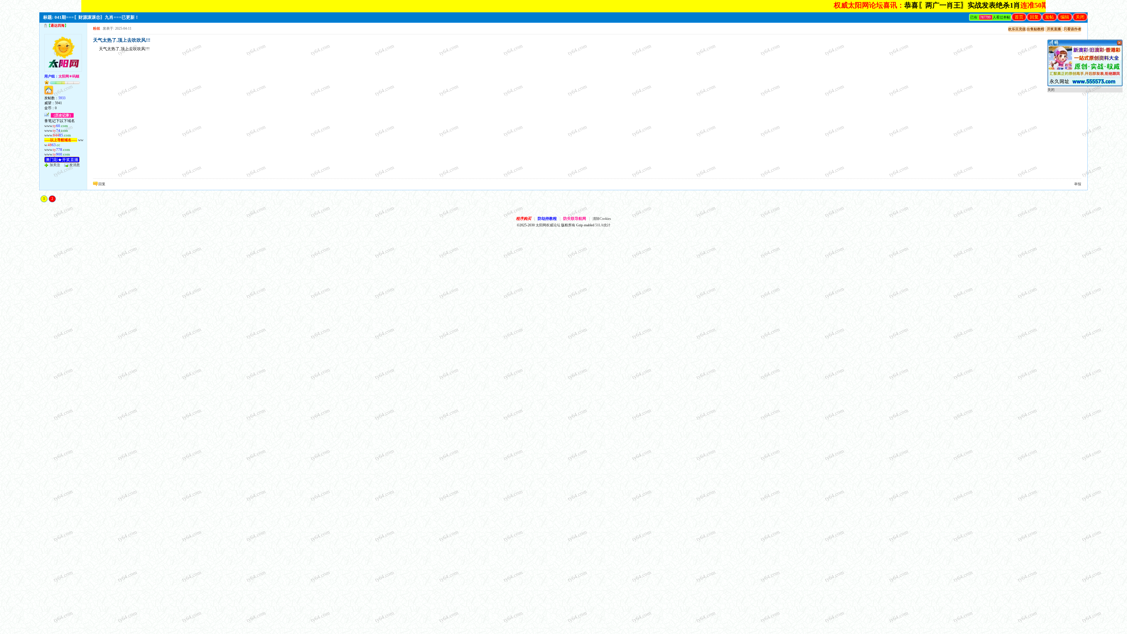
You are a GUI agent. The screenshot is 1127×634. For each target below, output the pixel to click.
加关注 (55, 165)
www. (56, 126)
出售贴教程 (1035, 29)
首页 (1019, 17)
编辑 (1064, 17)
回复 (1034, 17)
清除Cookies (602, 219)
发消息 (74, 165)
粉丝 (96, 28)
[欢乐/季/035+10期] (1085, 85)
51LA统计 (602, 225)
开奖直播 (1054, 29)
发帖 (1049, 17)
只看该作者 (1072, 29)
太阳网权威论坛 (548, 225)
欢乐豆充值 (1017, 29)
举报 (1077, 184)
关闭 (1080, 17)
